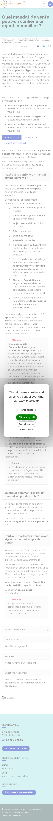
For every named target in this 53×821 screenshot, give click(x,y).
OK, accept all (26, 417)
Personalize (26, 410)
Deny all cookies (26, 424)
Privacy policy (26, 429)
